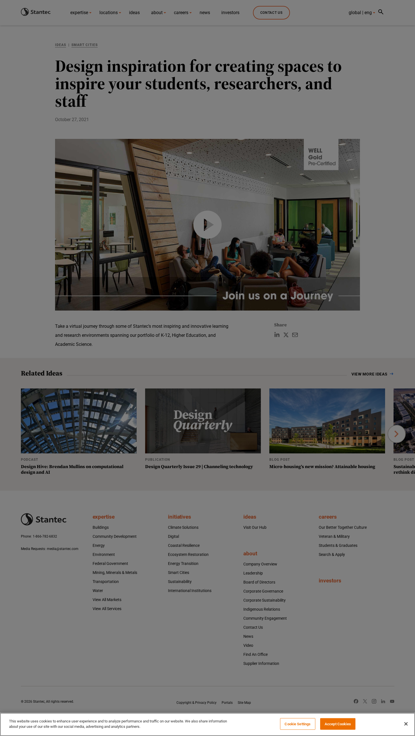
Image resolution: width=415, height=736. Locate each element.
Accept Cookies (338, 724)
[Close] (406, 724)
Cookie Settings (298, 724)
